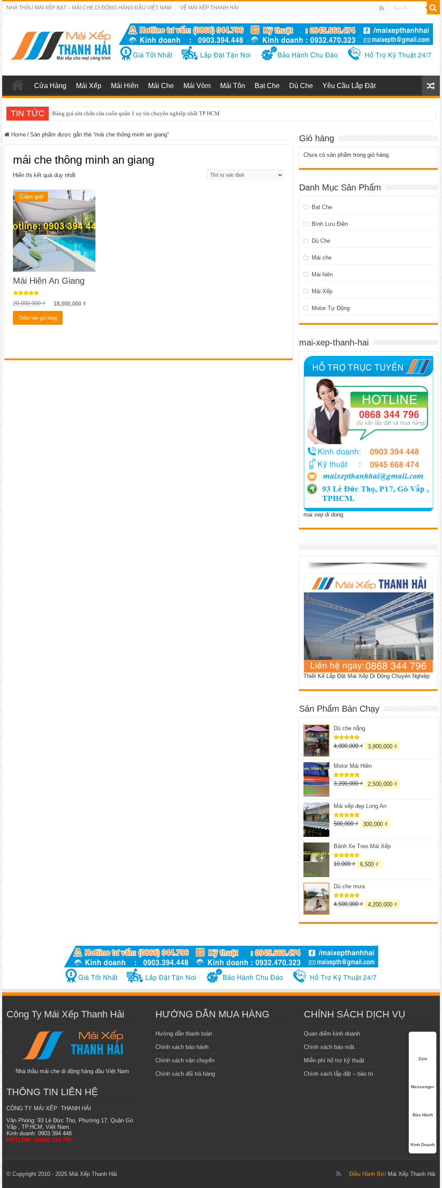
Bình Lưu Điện (330, 224)
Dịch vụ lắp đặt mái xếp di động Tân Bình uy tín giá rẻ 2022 (122, 113)
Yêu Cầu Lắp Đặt (349, 85)
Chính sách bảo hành (181, 1047)
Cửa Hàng (50, 85)
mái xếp (17, 85)
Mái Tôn (232, 85)
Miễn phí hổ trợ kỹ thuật (334, 1060)
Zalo (422, 1058)
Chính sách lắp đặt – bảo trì (338, 1074)
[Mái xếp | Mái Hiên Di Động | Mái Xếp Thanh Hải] (60, 43)
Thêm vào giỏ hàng (37, 318)
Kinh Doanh (422, 1144)
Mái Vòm (197, 85)
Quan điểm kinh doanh (332, 1033)
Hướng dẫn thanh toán (183, 1033)
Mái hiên (322, 274)
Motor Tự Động (331, 308)
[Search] (433, 7)
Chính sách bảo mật (329, 1047)
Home (18, 134)
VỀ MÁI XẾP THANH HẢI (209, 8)
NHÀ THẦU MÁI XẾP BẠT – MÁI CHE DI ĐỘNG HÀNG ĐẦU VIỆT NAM (88, 8)
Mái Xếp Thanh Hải (412, 1174)
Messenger (422, 1086)
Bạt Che (267, 85)
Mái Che (161, 85)
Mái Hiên (125, 85)
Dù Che (301, 85)
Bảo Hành (423, 1114)
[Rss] (382, 8)
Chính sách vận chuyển (185, 1060)
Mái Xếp (88, 85)
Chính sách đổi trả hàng (185, 1074)
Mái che (322, 257)
